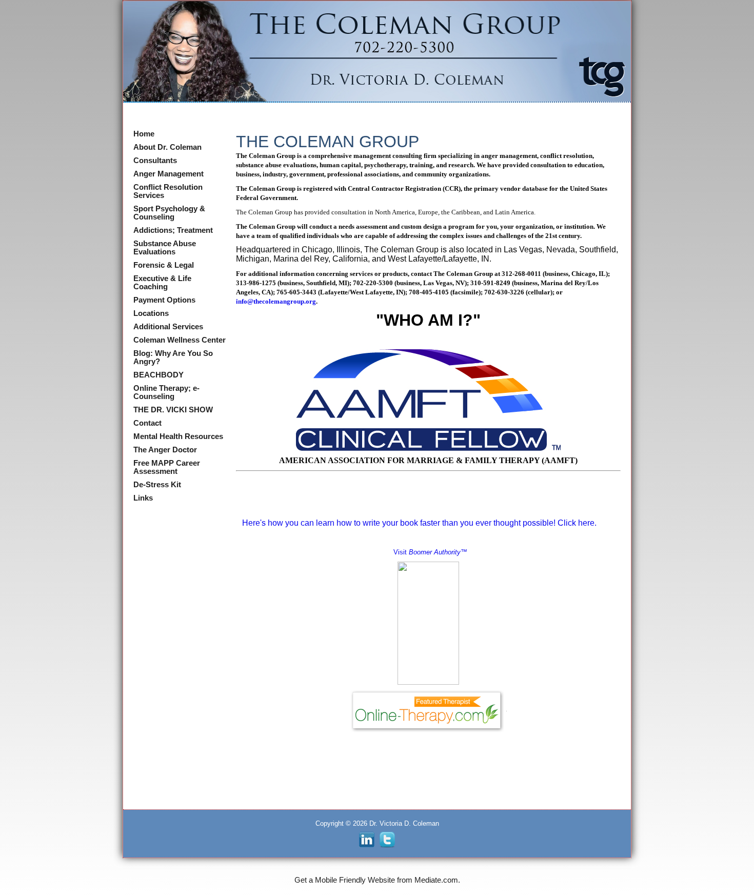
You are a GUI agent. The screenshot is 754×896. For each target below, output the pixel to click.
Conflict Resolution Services (168, 191)
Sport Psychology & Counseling (169, 213)
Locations (151, 313)
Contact (147, 423)
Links (143, 498)
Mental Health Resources (178, 436)
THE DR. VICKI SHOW (173, 410)
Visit (430, 552)
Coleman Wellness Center (179, 340)
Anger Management (168, 174)
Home (143, 134)
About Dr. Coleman (167, 147)
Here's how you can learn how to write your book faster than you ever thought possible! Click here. (418, 523)
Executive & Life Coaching (162, 282)
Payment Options (164, 300)
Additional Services (168, 327)
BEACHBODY (158, 375)
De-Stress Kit (157, 485)
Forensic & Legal (163, 265)
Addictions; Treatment (173, 230)
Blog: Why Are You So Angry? (173, 357)
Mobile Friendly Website (355, 880)
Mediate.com (436, 880)
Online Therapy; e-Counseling (166, 392)
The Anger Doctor (165, 450)
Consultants (155, 160)
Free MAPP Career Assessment (166, 467)
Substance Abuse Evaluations (164, 248)
